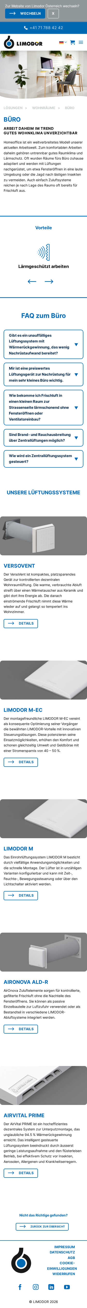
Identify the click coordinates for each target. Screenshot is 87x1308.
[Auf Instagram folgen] (36, 1287)
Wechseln (30, 13)
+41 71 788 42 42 (46, 27)
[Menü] (80, 42)
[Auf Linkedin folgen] (51, 1287)
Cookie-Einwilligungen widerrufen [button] (62, 1268)
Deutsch (52, 42)
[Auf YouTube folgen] (67, 1287)
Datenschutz (62, 1252)
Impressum (64, 1247)
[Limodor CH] (23, 42)
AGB (71, 1258)
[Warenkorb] (72, 42)
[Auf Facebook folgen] (20, 1287)
